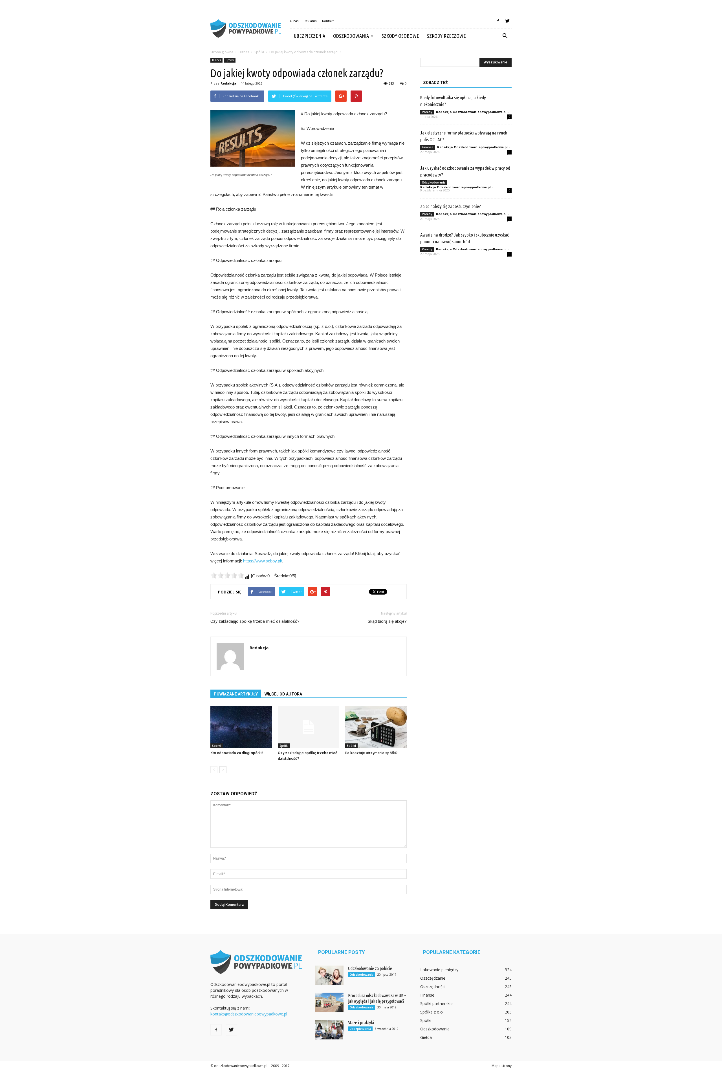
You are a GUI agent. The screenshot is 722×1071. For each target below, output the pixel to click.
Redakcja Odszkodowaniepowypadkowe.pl (471, 112)
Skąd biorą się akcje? (387, 621)
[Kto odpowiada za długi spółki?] (241, 727)
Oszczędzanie (432, 978)
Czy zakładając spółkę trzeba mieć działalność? (255, 621)
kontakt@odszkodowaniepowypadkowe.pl (248, 1014)
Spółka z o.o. (432, 1012)
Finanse (427, 147)
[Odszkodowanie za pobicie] (329, 975)
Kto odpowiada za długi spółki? (236, 753)
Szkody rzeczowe (446, 36)
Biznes (216, 60)
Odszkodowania (351, 36)
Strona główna (221, 52)
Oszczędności (432, 986)
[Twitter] (507, 21)
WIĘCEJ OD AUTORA (283, 694)
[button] (505, 36)
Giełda (426, 1037)
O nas (294, 21)
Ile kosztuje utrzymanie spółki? (371, 753)
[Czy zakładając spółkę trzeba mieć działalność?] (308, 727)
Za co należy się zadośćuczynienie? (450, 206)
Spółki (230, 60)
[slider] (227, 575)
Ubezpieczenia (309, 36)
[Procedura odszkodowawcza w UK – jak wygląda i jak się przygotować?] (329, 1002)
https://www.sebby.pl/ (262, 560)
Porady (427, 112)
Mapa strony (502, 1065)
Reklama (310, 21)
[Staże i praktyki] (329, 1029)
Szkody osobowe (400, 36)
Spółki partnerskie (436, 1003)
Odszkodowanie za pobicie (370, 968)
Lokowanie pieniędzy (439, 969)
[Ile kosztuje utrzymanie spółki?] (376, 727)
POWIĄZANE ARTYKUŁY (236, 694)
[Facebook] (498, 21)
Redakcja (228, 83)
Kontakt (328, 21)
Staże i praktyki (361, 1022)
